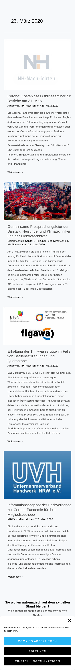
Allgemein (13, 105)
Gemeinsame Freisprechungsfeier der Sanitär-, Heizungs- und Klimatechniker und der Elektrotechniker (38, 231)
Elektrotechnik (15, 241)
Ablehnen (37, 651)
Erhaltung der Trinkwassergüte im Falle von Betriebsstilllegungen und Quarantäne (38, 356)
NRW (10, 519)
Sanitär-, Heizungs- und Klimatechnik (46, 241)
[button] (69, 620)
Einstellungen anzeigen (37, 661)
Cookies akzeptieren (37, 641)
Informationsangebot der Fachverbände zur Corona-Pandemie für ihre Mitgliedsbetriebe (39, 510)
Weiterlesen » (15, 172)
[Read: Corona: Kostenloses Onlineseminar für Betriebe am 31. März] (37, 64)
